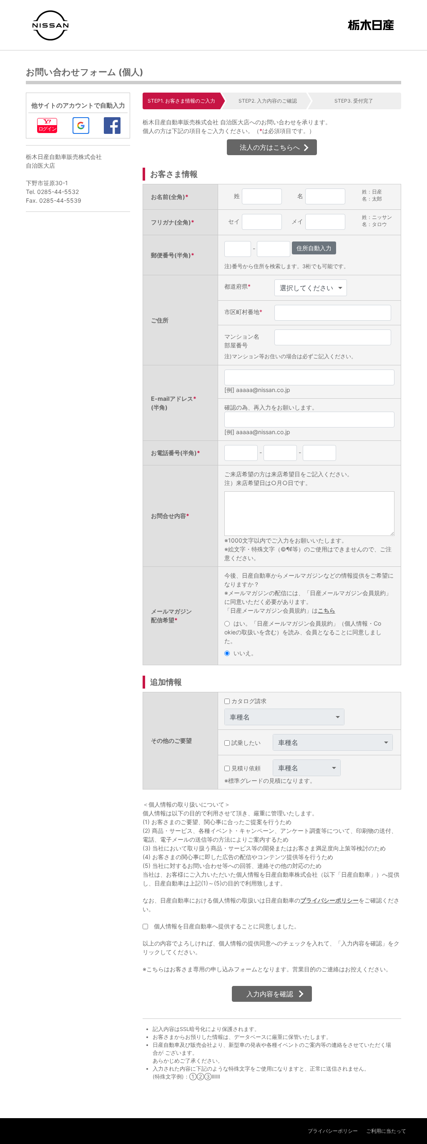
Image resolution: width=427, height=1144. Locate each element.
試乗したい (245, 742)
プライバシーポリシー (329, 900)
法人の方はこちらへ (270, 147)
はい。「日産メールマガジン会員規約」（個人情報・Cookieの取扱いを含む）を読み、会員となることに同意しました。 (303, 632)
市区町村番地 (243, 311)
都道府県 (237, 286)
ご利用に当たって (386, 1131)
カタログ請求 (248, 700)
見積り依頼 (245, 768)
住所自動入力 (314, 247)
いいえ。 (244, 652)
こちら (326, 610)
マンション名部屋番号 (241, 341)
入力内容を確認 (269, 994)
